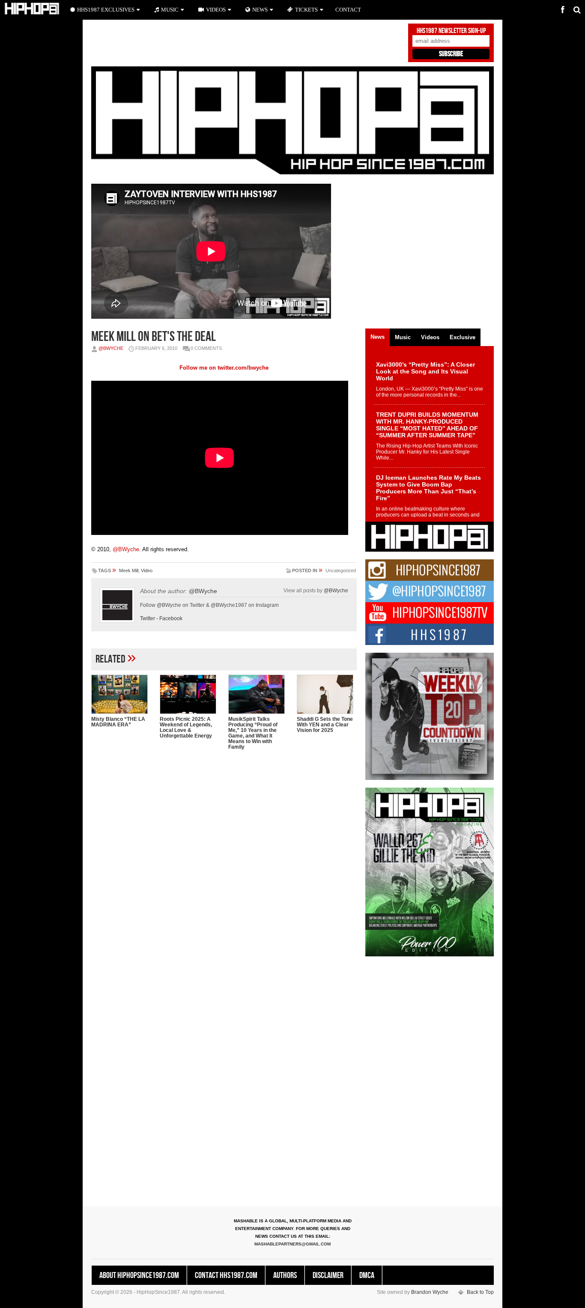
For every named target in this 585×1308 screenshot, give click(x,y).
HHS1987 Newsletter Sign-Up (451, 31)
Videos (216, 9)
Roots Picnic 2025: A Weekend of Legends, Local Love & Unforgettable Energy (186, 727)
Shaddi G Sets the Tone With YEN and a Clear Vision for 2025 (325, 724)
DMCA (366, 1275)
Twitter (147, 618)
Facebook (170, 618)
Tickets (306, 9)
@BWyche (110, 348)
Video (146, 570)
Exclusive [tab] (462, 337)
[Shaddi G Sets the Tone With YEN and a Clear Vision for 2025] (327, 694)
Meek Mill (128, 570)
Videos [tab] (430, 337)
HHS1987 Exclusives (105, 9)
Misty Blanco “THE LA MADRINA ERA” (118, 722)
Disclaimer (328, 1275)
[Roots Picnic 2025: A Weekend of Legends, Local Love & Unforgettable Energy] (190, 694)
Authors (285, 1275)
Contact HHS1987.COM (226, 1275)
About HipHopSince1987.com (139, 1275)
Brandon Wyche (429, 1292)
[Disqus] (224, 867)
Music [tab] (403, 337)
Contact (348, 9)
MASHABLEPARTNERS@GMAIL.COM (292, 1244)
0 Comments (206, 348)
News (260, 9)
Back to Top (480, 1292)
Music (170, 9)
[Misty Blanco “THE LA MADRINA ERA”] (121, 694)
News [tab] (377, 337)
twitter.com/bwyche (243, 367)
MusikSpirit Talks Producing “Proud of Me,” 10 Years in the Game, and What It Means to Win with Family (253, 733)
